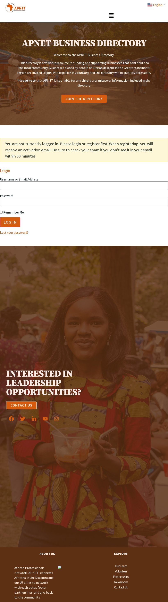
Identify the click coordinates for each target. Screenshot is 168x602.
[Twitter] (22, 419)
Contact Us (121, 587)
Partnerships (121, 577)
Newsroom (121, 582)
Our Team (121, 566)
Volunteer (121, 571)
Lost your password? (14, 232)
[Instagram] (56, 419)
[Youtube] (45, 419)
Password (6, 195)
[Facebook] (11, 419)
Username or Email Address (19, 179)
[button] (111, 15)
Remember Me (13, 212)
